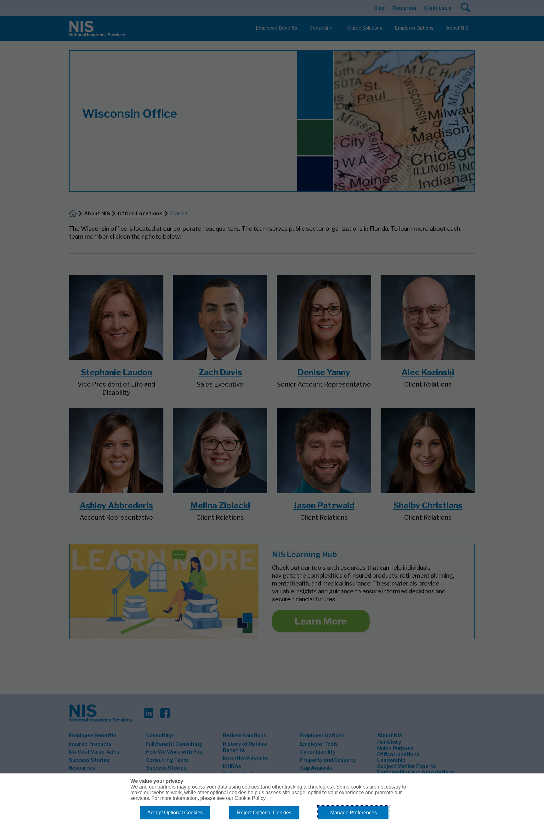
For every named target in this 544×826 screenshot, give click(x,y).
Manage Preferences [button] (353, 812)
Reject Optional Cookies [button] (264, 812)
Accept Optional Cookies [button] (175, 812)
